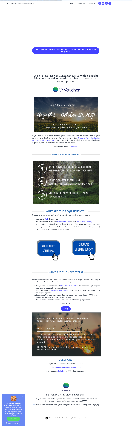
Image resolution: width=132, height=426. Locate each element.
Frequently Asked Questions (61, 290)
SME (46, 219)
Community (92, 3)
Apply (65, 309)
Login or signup (121, 3)
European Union (63, 222)
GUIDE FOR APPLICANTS (69, 286)
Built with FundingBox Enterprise (58, 418)
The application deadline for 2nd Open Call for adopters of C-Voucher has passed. (65, 51)
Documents (70, 3)
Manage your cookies (80, 418)
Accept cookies (13, 418)
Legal (71, 418)
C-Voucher (81, 3)
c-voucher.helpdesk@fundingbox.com (65, 367)
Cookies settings (13, 423)
